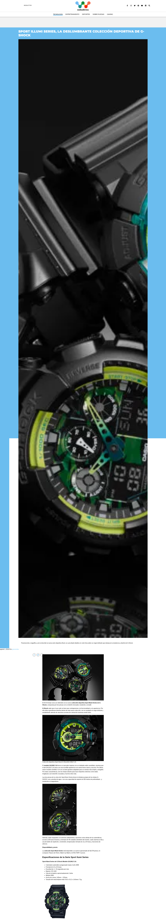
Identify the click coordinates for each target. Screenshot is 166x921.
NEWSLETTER (28, 5)
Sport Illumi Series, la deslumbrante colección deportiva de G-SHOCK (81, 33)
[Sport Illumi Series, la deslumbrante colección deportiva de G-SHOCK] (82, 338)
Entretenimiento (72, 14)
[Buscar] (149, 5)
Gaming (110, 14)
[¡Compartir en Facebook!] (34, 654)
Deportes (86, 14)
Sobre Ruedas (98, 14)
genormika (15, 649)
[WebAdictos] (83, 6)
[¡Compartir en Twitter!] (38, 654)
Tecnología (58, 14)
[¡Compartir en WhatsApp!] (41, 654)
